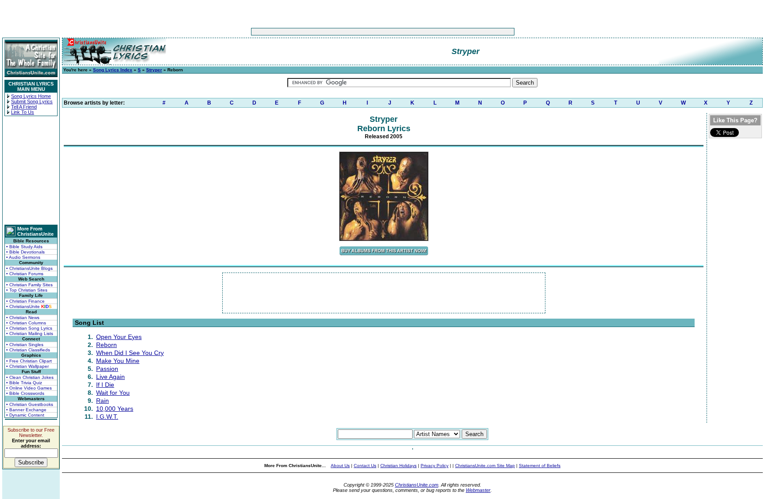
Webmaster (478, 490)
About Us (340, 465)
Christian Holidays (398, 465)
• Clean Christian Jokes (30, 377)
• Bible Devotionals (25, 252)
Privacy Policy (434, 465)
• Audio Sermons (23, 257)
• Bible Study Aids (24, 246)
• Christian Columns (26, 322)
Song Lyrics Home (31, 96)
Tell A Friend (24, 106)
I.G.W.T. (107, 416)
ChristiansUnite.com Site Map (485, 465)
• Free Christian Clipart (29, 361)
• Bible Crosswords (25, 393)
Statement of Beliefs (539, 465)
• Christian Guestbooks (29, 404)
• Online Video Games (29, 388)
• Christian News (22, 317)
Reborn (106, 344)
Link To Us (22, 112)
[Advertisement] (355, 31)
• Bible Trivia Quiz (24, 382)
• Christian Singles (24, 344)
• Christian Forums (24, 273)
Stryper (154, 69)
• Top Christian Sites (26, 290)
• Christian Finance (25, 301)
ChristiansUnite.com (416, 484)
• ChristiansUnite (29, 306)
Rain (102, 400)
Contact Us (365, 465)
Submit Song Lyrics (32, 101)
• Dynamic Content (25, 415)
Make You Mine (117, 360)
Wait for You (113, 392)
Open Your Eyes (119, 336)
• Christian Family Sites (29, 284)
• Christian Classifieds (28, 349)
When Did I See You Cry (130, 352)
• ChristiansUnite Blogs (29, 268)
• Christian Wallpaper (27, 366)
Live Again (110, 376)
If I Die (105, 384)
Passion (107, 368)
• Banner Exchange (26, 409)
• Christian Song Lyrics (29, 328)
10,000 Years (114, 408)
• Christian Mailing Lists (29, 333)
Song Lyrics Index (112, 69)
